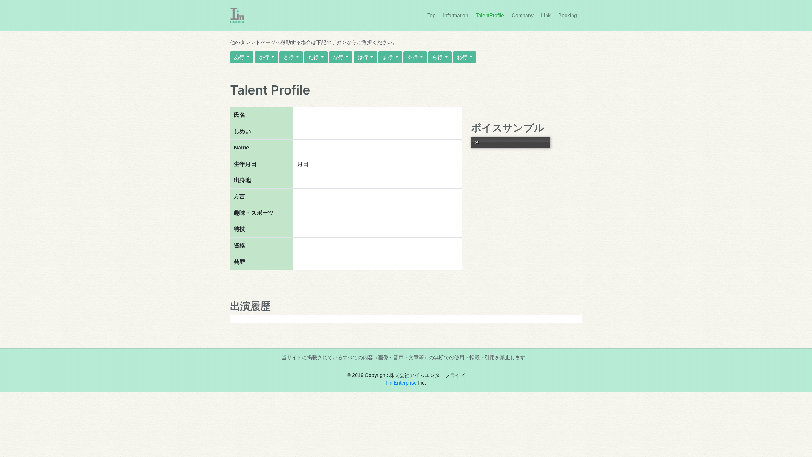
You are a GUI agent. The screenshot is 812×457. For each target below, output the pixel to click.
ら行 (438, 57)
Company (523, 15)
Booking (567, 15)
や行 (413, 57)
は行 (363, 57)
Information (457, 15)
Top (431, 15)
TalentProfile (490, 15)
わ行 (462, 57)
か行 (264, 57)
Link (546, 15)
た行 (314, 57)
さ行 (289, 57)
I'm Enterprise (401, 383)
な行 (338, 57)
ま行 (388, 57)
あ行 (240, 57)
